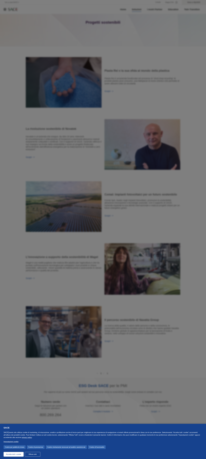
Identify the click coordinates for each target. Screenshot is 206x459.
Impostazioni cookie (11, 442)
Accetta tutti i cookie (13, 454)
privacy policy (27, 437)
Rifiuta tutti (33, 454)
